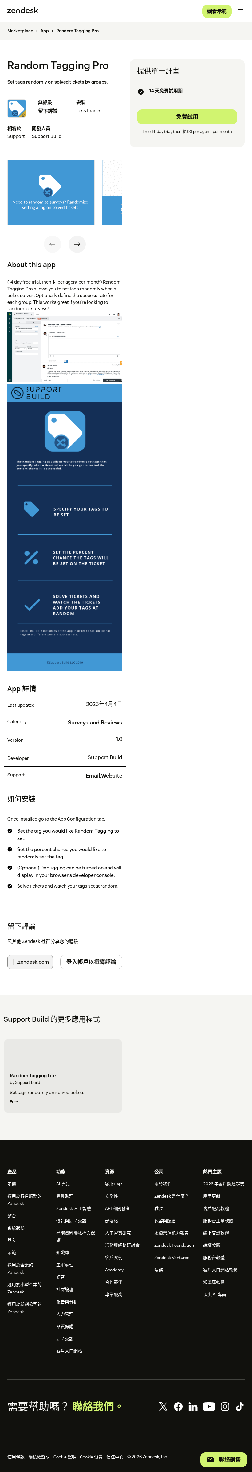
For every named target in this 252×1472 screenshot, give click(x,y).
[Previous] (52, 244)
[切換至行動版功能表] (240, 11)
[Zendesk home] (22, 11)
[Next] (77, 244)
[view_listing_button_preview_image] (51, 192)
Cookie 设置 (91, 1457)
